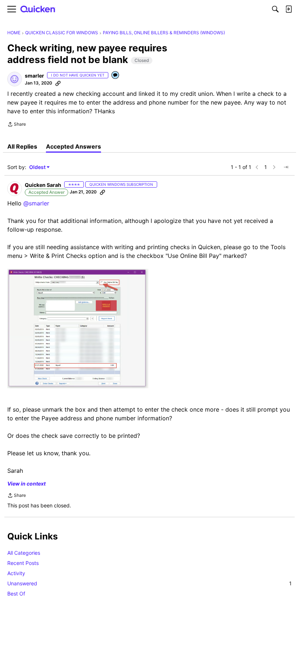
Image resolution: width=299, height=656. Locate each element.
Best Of (16, 593)
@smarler (36, 203)
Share (16, 125)
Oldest (38, 167)
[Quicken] (37, 9)
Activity (16, 573)
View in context (26, 483)
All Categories (23, 553)
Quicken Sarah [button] (43, 185)
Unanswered (149, 583)
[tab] (22, 146)
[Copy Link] (58, 83)
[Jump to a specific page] (286, 167)
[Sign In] (288, 9)
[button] (14, 79)
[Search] (275, 9)
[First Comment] (115, 75)
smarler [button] (34, 75)
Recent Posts (23, 563)
